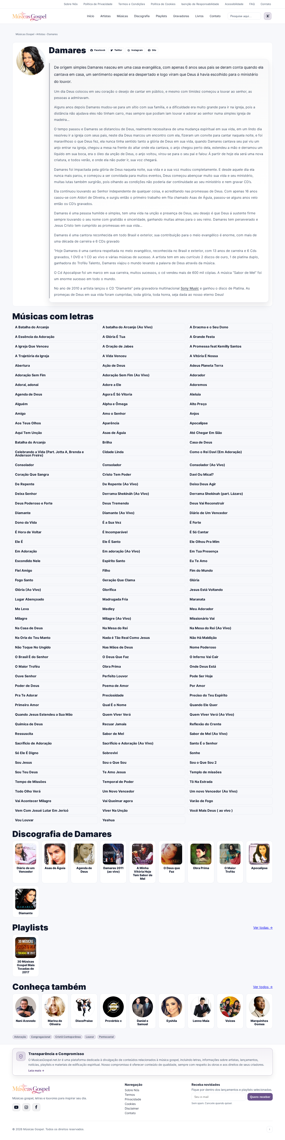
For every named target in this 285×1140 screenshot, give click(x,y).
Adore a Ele (111, 385)
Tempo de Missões (30, 782)
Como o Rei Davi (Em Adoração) (216, 452)
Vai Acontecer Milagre (33, 801)
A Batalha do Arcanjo (32, 327)
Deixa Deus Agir (203, 484)
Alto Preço (198, 404)
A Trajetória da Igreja (32, 356)
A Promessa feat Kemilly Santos (215, 346)
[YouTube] (16, 1107)
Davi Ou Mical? (202, 474)
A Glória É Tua (113, 337)
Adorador (197, 375)
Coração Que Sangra (32, 474)
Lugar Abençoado (29, 599)
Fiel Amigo (23, 570)
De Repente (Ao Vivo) (120, 484)
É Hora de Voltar (28, 532)
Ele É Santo (111, 542)
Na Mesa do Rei (115, 628)
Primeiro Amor (27, 705)
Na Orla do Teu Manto (32, 638)
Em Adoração (26, 551)
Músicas (122, 16)
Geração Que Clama (118, 580)
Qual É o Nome (114, 705)
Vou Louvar (24, 820)
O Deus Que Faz (115, 657)
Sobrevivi (110, 753)
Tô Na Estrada (201, 782)
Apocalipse (199, 423)
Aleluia (195, 394)
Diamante (23, 513)
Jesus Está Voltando (206, 590)
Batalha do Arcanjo (30, 442)
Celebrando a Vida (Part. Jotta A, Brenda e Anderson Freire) (49, 453)
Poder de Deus (27, 686)
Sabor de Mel (113, 734)
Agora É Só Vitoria (117, 394)
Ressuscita (24, 734)
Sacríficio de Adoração (33, 743)
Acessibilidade (234, 4)
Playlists (161, 16)
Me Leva (22, 609)
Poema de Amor (115, 686)
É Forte (195, 522)
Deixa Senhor (26, 494)
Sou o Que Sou (114, 762)
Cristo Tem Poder (116, 474)
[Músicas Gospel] (29, 16)
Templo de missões (206, 772)
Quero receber (260, 1096)
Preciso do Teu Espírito (208, 695)
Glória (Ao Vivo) (28, 590)
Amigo (20, 413)
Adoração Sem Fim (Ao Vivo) (126, 375)
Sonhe (195, 753)
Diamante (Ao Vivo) (118, 513)
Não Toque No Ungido (33, 647)
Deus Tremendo (115, 503)
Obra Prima (111, 666)
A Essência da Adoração (34, 337)
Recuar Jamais (114, 724)
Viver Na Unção (115, 810)
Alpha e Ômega (114, 404)
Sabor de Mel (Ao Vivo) (209, 734)
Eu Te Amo (198, 561)
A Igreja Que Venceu (32, 346)
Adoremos (198, 385)
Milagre (21, 618)
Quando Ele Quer (204, 705)
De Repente (24, 484)
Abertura (22, 365)
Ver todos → (263, 986)
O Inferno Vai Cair (204, 657)
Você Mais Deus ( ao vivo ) (211, 810)
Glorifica (109, 590)
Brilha (107, 442)
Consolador (24, 465)
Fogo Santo (24, 580)
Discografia (142, 16)
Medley (108, 609)
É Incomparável (114, 532)
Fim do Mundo (201, 570)
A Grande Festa (202, 337)
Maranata (197, 599)
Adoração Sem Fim (30, 375)
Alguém (21, 404)
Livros (199, 16)
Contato (266, 4)
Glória (194, 580)
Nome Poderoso (203, 647)
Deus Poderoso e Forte (34, 503)
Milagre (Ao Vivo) (116, 618)
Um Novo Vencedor (118, 791)
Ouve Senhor (26, 676)
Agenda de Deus (28, 394)
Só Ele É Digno (26, 753)
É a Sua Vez (111, 522)
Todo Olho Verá (27, 791)
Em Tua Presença (204, 551)
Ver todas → (263, 927)
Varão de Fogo (201, 801)
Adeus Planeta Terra (206, 365)
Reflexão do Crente (205, 724)
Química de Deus (29, 724)
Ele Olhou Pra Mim (204, 542)
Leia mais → (36, 1070)
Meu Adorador (201, 609)
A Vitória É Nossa (204, 356)
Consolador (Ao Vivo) (207, 465)
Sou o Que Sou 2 (203, 762)
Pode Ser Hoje (201, 676)
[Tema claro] (267, 16)
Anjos (194, 413)
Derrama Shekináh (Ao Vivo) (125, 494)
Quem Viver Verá (116, 714)
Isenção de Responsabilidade (200, 4)
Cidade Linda (113, 452)
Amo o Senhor (114, 413)
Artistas (105, 16)
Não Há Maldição (203, 638)
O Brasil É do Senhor (31, 657)
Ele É (19, 542)
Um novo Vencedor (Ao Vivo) (214, 791)
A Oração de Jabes (117, 346)
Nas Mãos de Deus (117, 647)
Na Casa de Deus (29, 628)
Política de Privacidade (97, 4)
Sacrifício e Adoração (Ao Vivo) (128, 743)
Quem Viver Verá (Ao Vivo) (212, 714)
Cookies (130, 1104)
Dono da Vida (26, 522)
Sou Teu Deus (26, 772)
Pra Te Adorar (26, 695)
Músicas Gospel (25, 34)
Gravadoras (181, 16)
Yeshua (108, 820)
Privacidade (133, 1099)
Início (90, 16)
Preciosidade (113, 695)
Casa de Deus (201, 442)
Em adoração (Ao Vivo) (121, 551)
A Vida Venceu (114, 356)
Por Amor (197, 686)
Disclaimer (132, 1108)
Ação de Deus (113, 365)
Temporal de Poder (118, 782)
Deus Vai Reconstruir (207, 503)
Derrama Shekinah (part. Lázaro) (216, 494)
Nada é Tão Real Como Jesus (126, 638)
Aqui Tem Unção (28, 433)
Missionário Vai (202, 618)
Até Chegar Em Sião (206, 433)
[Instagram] (26, 1107)
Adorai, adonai (26, 385)
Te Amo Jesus (114, 772)
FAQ (252, 4)
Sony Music (190, 288)
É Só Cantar (199, 532)
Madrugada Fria (115, 599)
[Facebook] (36, 1107)
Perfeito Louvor (115, 676)
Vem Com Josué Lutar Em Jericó (41, 810)
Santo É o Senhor (204, 743)
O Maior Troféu (27, 666)
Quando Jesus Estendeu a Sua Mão (44, 714)
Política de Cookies (163, 4)
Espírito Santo (113, 561)
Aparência (110, 423)
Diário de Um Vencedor (209, 513)
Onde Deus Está (203, 666)
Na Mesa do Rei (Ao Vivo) (210, 628)
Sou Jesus (23, 762)
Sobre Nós (71, 4)
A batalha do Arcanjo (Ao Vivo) (127, 327)
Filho (106, 570)
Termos (130, 1094)
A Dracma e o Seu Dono (209, 327)
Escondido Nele (27, 561)
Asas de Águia (114, 433)
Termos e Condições (131, 4)
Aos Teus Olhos (28, 423)
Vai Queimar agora (117, 801)
